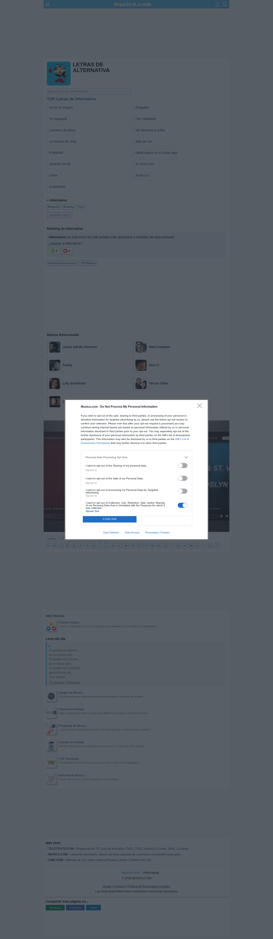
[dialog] (136, 470)
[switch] (182, 465)
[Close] (200, 406)
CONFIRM (110, 519)
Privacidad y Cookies (157, 532)
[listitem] (136, 457)
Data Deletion (111, 532)
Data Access (132, 532)
